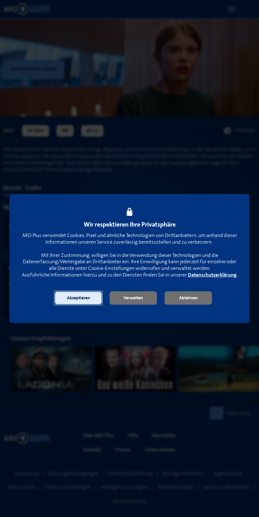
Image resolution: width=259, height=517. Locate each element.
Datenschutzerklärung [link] (212, 275)
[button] (78, 298)
